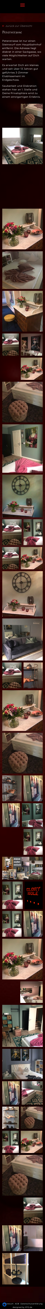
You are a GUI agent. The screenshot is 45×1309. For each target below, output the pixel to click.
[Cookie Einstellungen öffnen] (4, 1305)
